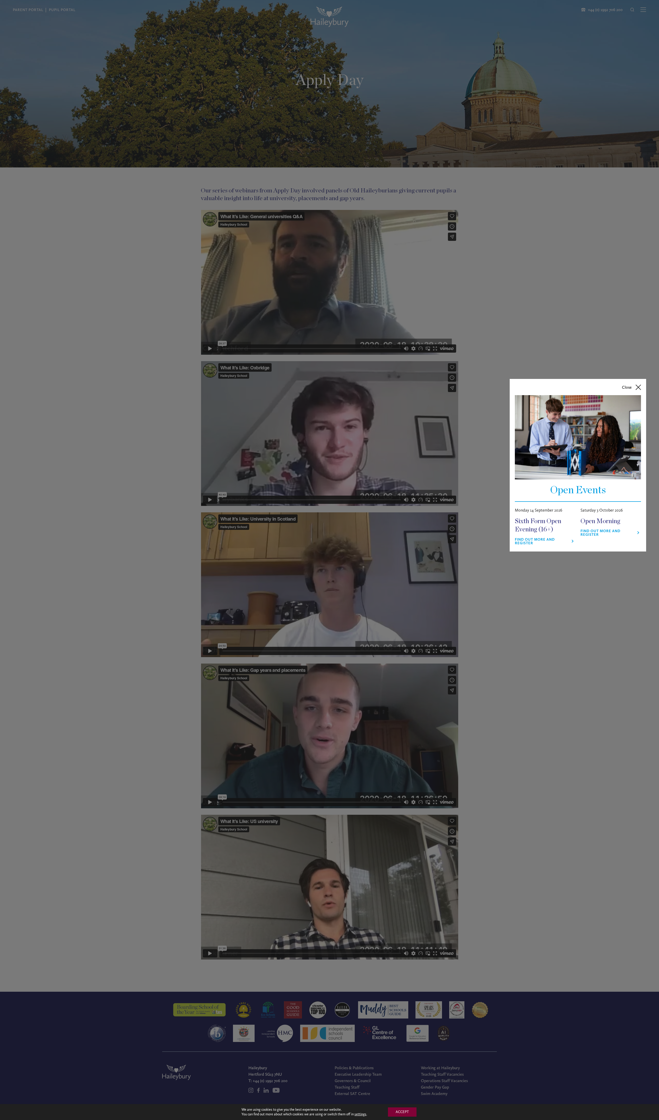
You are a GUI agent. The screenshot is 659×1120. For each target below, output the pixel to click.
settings (360, 1114)
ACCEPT (402, 1112)
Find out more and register (535, 541)
